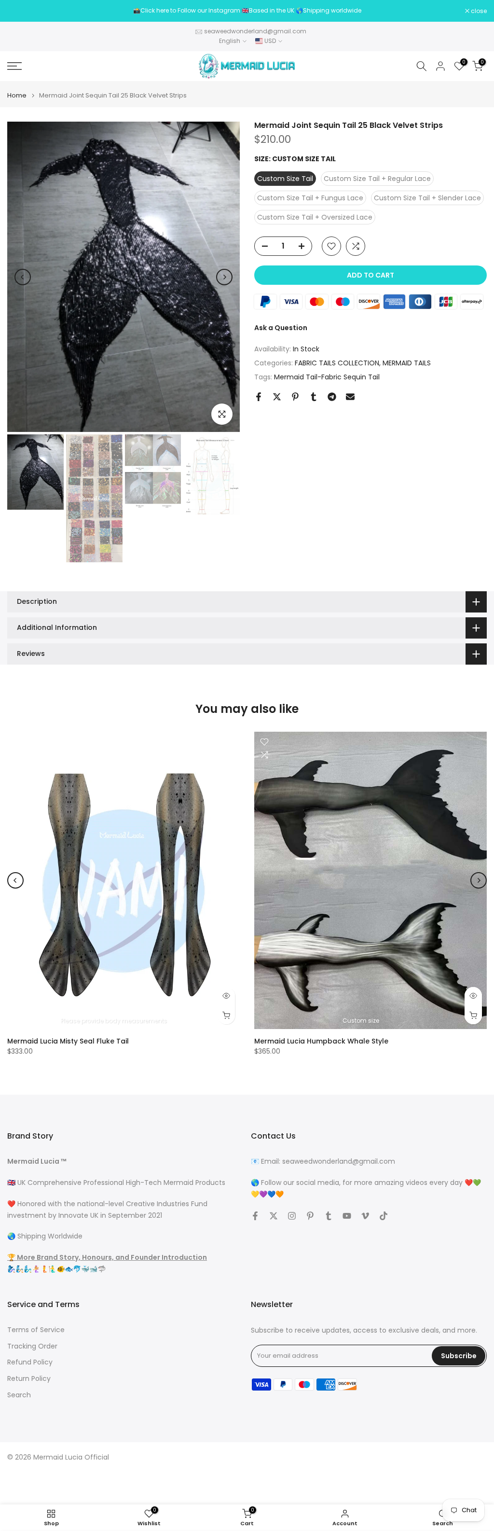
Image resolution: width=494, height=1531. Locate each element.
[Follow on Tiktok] (383, 1216)
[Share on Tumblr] (313, 396)
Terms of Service (36, 1330)
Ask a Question (280, 328)
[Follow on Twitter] (273, 1216)
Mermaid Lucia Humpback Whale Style (321, 1040)
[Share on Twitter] (277, 396)
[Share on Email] (350, 396)
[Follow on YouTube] (347, 1216)
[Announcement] (247, 10)
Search (19, 1395)
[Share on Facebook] (258, 396)
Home (17, 95)
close (20, 11)
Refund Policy (30, 1362)
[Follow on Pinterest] (310, 1216)
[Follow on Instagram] (292, 1216)
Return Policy (29, 1378)
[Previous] (22, 277)
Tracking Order (32, 1346)
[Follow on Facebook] (255, 1216)
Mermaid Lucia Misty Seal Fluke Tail (68, 1040)
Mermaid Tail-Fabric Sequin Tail (327, 377)
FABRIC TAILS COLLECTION (337, 363)
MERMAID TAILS (407, 363)
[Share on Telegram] (332, 396)
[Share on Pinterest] (295, 396)
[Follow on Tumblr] (328, 1216)
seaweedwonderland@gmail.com (255, 31)
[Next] (224, 277)
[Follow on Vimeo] (365, 1216)
